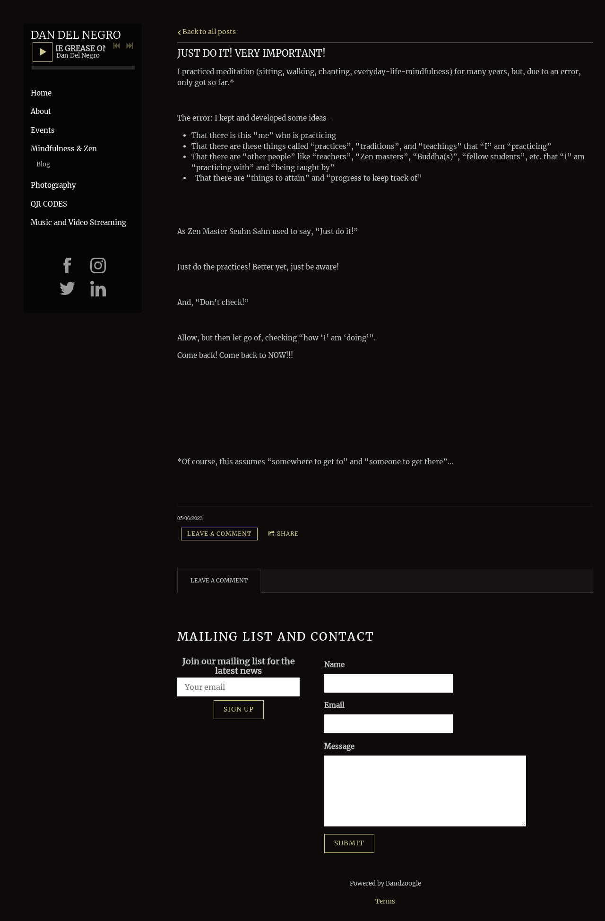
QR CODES (49, 204)
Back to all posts (208, 32)
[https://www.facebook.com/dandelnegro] (67, 265)
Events (43, 130)
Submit (349, 843)
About (41, 111)
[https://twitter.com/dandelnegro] (67, 288)
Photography (53, 185)
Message (339, 746)
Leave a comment (219, 533)
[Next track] (129, 46)
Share (288, 533)
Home (41, 92)
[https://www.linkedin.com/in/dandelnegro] (98, 288)
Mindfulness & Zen (64, 148)
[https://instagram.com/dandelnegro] (98, 265)
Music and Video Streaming (78, 222)
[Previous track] (116, 46)
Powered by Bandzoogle (385, 883)
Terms (385, 901)
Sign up (239, 709)
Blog (43, 164)
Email (334, 705)
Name (334, 664)
